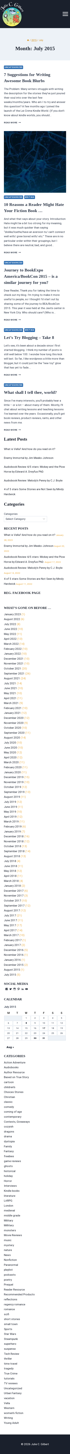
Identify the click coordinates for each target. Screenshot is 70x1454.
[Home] (28, 40)
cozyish (8, 1126)
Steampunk (11, 1339)
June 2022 (10, 629)
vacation (9, 1398)
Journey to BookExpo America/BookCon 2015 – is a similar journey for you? (31, 276)
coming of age (13, 1111)
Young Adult (11, 1422)
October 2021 (12, 668)
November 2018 (14, 841)
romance (9, 1309)
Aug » (10, 1047)
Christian (9, 1097)
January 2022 (12, 653)
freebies (9, 1156)
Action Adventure (14, 1062)
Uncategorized (13, 67)
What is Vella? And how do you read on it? (29, 449)
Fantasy (9, 1151)
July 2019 (10, 801)
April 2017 (10, 930)
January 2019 (12, 831)
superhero (10, 1343)
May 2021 (10, 693)
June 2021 (10, 688)
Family (8, 1146)
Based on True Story (16, 1077)
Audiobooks (11, 1067)
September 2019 (14, 792)
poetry (8, 1279)
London (8, 1205)
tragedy (9, 1368)
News (7, 1255)
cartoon (9, 1082)
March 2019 (11, 821)
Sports (8, 1329)
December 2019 (14, 777)
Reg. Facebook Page (22, 593)
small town (11, 1324)
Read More (12, 122)
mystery (9, 1245)
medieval (9, 1210)
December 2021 (14, 658)
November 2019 (14, 782)
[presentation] (35, 162)
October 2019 (12, 787)
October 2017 (12, 900)
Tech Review (11, 1353)
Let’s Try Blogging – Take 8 (29, 337)
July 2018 (10, 861)
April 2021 (10, 698)
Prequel (8, 1284)
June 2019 (10, 806)
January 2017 (12, 945)
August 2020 (12, 737)
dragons (9, 1131)
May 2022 (10, 634)
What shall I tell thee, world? (30, 392)
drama (8, 1136)
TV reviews (11, 1383)
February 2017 (13, 940)
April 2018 (10, 876)
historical (9, 1171)
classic (8, 1101)
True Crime (10, 1373)
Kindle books (12, 1190)
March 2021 (11, 703)
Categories (11, 513)
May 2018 (10, 870)
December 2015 (14, 964)
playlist (8, 1269)
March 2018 (11, 881)
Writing (29, 197)
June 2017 (10, 920)
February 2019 (13, 826)
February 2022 (13, 648)
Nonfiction (10, 1259)
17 (43, 1028)
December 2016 (14, 950)
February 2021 (13, 708)
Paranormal (11, 1264)
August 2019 (12, 796)
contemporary (12, 1116)
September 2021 (14, 673)
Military (8, 1220)
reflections (10, 1299)
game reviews (12, 1161)
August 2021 (12, 678)
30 (35, 1038)
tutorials (9, 1378)
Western (9, 1408)
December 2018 (14, 836)
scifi (6, 1314)
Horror (8, 1181)
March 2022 (11, 643)
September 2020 (14, 732)
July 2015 (10, 974)
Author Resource (14, 1072)
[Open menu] (65, 14)
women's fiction (13, 1413)
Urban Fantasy (12, 1393)
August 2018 (12, 856)
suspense (10, 1348)
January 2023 (12, 614)
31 (43, 1038)
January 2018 (12, 885)
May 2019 (10, 811)
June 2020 (10, 747)
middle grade (12, 1215)
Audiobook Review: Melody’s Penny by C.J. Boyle (33, 480)
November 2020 (14, 722)
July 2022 (10, 624)
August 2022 (12, 619)
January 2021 (12, 712)
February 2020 (13, 767)
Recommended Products (19, 1294)
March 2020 (11, 762)
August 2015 (12, 969)
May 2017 (10, 925)
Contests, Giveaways (17, 1121)
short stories (12, 1319)
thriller (8, 1358)
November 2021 (14, 663)
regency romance (14, 1304)
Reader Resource (14, 1289)
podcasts (10, 1274)
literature (9, 1195)
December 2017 (14, 890)
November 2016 (14, 954)
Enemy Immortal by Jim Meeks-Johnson (28, 457)
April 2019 (10, 816)
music (7, 1240)
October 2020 (12, 727)
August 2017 (12, 910)
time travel (10, 1363)
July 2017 (10, 915)
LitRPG (8, 1200)
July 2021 (10, 683)
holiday (8, 1176)
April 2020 (10, 757)
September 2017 (14, 905)
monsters (10, 1230)
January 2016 (12, 959)
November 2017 (14, 895)
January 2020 (12, 772)
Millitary (9, 1225)
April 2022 (10, 638)
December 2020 (14, 717)
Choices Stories (13, 1092)
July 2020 (10, 742)
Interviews (10, 1185)
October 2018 (12, 846)
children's (9, 1087)
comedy (9, 1106)
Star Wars (10, 1334)
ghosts (8, 1166)
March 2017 (11, 935)
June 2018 (10, 866)
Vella (7, 1403)
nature (8, 1250)
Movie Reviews (13, 1235)
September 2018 (14, 851)
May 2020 (10, 752)
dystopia (9, 1141)
